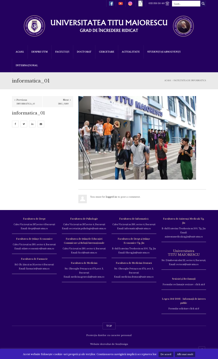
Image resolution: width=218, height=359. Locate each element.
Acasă (20, 52)
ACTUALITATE (131, 52)
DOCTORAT (84, 52)
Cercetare (106, 52)
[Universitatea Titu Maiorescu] (109, 25)
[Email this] (40, 124)
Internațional (27, 65)
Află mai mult (185, 354)
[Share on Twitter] (23, 124)
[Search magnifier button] (203, 3)
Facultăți (62, 52)
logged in (111, 196)
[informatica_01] (137, 137)
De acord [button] (166, 354)
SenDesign (121, 344)
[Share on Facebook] (15, 124)
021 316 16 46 (157, 3)
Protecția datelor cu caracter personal (109, 335)
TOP (109, 325)
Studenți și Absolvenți (164, 52)
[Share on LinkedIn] (32, 124)
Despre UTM (39, 52)
